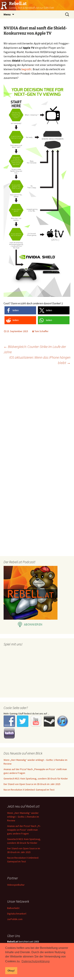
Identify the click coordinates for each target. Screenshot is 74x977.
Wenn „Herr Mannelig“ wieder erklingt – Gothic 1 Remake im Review (23, 816)
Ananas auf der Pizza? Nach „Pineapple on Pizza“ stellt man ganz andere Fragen (24, 829)
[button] (20, 310)
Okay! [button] (11, 970)
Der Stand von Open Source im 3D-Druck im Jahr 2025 (32, 784)
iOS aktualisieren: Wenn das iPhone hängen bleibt (39, 360)
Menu (7, 14)
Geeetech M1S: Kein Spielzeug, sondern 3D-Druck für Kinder (36, 778)
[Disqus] (37, 414)
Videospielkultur (16, 884)
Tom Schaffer (41, 331)
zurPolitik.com (14, 919)
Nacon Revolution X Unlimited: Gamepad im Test (29, 789)
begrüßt (26, 69)
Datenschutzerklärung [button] (36, 961)
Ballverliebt (13, 908)
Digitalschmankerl (16, 913)
